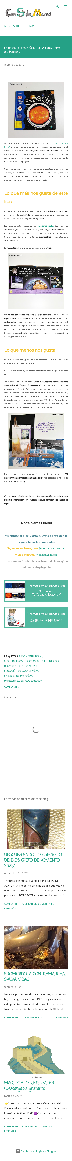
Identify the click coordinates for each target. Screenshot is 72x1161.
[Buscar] (57, 6)
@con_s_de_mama (52, 548)
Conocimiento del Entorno (42, 661)
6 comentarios (31, 1017)
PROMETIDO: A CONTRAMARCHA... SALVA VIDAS (35, 977)
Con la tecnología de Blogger (38, 1151)
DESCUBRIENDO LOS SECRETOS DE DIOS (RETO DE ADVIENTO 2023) (34, 860)
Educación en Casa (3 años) (21, 671)
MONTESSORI (12, 26)
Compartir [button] (11, 686)
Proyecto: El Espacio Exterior (23, 681)
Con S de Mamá (14, 661)
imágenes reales (46, 226)
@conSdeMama (46, 554)
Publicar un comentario (38, 903)
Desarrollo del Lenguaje (21, 666)
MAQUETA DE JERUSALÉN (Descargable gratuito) (29, 1086)
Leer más (10, 908)
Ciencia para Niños (30, 656)
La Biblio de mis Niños (18, 676)
